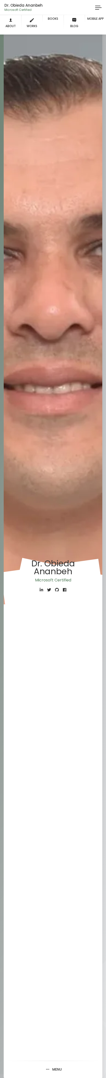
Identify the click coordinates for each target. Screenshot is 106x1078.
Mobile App (95, 19)
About (10, 26)
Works (32, 26)
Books (53, 19)
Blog (74, 26)
